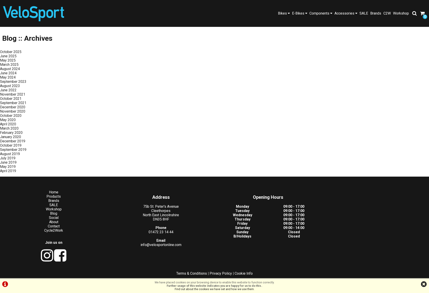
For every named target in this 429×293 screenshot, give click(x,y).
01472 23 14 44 (161, 232)
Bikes (283, 13)
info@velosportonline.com (161, 245)
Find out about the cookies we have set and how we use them (214, 289)
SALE (364, 13)
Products (53, 196)
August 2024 (10, 69)
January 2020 (10, 137)
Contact (54, 226)
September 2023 (13, 81)
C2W (387, 13)
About (53, 222)
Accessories (344, 13)
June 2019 (8, 162)
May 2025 (8, 60)
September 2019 (13, 150)
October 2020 (10, 115)
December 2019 (12, 141)
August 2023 (10, 86)
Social (54, 218)
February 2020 (11, 132)
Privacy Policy (221, 273)
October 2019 (10, 145)
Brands (375, 13)
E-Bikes (298, 13)
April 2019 (8, 171)
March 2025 (9, 64)
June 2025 (8, 56)
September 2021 (13, 103)
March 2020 (9, 128)
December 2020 (12, 107)
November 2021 (12, 94)
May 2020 (8, 120)
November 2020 (12, 111)
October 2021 (10, 98)
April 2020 (8, 124)
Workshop (401, 13)
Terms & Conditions (191, 273)
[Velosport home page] (33, 12)
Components (319, 13)
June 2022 (8, 90)
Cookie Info (244, 273)
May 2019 (8, 167)
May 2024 (8, 77)
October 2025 (10, 52)
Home (53, 192)
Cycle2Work (53, 230)
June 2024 (8, 73)
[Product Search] (414, 13)
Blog (53, 213)
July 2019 (7, 158)
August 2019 (10, 154)
